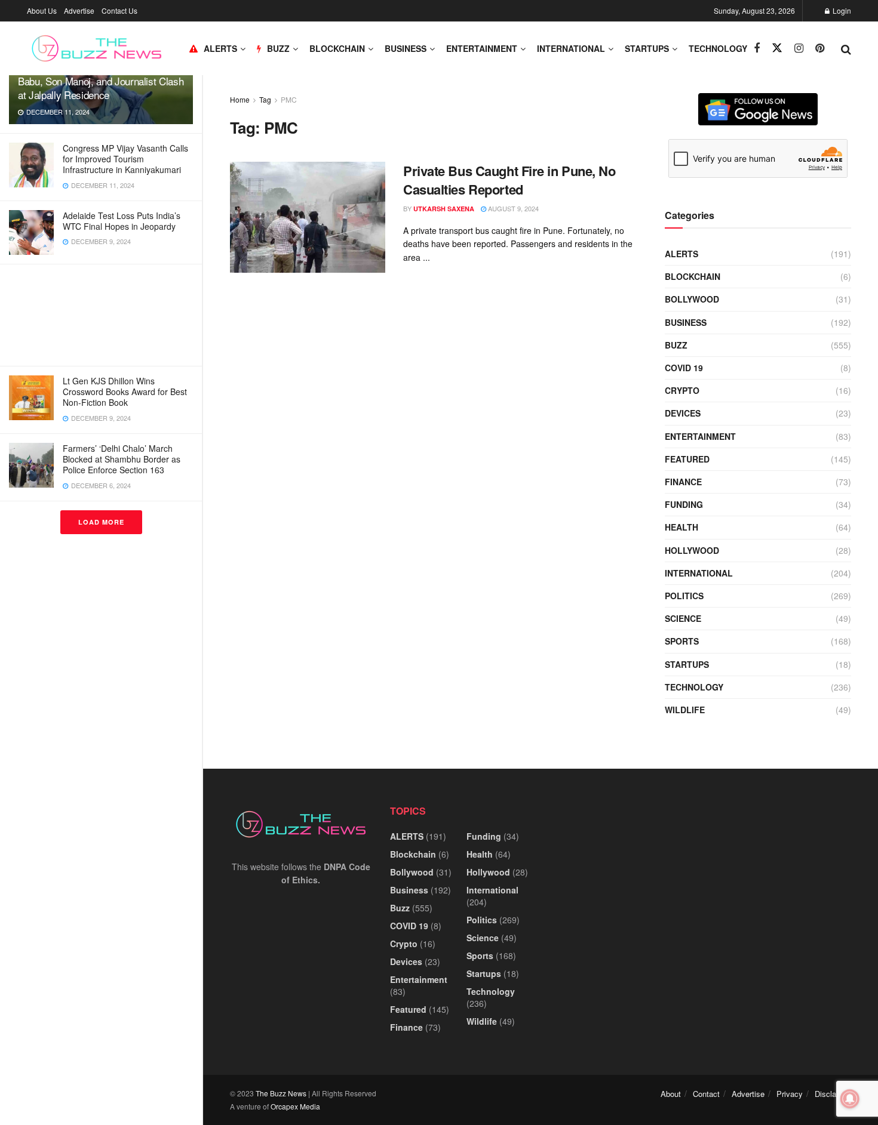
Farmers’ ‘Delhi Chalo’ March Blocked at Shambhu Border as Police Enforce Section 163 (121, 459)
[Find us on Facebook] (757, 48)
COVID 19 (684, 368)
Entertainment (481, 48)
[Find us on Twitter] (777, 48)
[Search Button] (846, 48)
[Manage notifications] (849, 1098)
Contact (706, 1093)
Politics (684, 596)
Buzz (676, 345)
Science (683, 618)
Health (681, 527)
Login (841, 10)
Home (240, 99)
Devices (683, 413)
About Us (42, 10)
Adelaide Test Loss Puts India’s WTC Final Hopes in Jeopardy (121, 220)
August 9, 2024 (512, 208)
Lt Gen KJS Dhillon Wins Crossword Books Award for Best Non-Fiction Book (125, 391)
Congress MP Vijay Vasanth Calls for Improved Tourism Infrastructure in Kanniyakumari (125, 158)
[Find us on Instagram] (798, 48)
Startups (647, 48)
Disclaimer (833, 1093)
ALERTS (220, 48)
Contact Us (119, 10)
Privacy (789, 1093)
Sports (682, 641)
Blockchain (337, 48)
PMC (289, 99)
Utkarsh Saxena (443, 208)
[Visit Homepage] (96, 48)
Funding (684, 504)
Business (405, 48)
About (671, 1093)
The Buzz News (281, 1093)
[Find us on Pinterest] (819, 48)
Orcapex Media (295, 1106)
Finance (683, 482)
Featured (687, 459)
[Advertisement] (101, 315)
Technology (718, 48)
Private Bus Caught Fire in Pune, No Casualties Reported (509, 180)
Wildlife (685, 710)
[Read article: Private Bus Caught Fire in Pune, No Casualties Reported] (307, 217)
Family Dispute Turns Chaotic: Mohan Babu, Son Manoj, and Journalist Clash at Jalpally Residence (100, 81)
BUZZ (278, 48)
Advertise (79, 10)
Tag (265, 99)
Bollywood (692, 299)
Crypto (682, 390)
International (571, 48)
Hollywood (692, 550)
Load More (101, 521)
